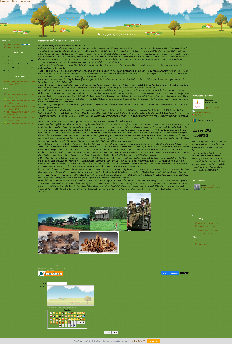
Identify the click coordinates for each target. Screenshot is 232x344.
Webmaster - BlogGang (206, 226)
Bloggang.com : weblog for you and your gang (15, 1)
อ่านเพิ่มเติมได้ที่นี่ (137, 341)
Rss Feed (198, 115)
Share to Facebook (170, 273)
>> (31, 52)
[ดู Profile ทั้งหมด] (212, 107)
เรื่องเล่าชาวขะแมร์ (14, 45)
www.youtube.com (204, 242)
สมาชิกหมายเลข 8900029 (208, 224)
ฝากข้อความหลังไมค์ (203, 112)
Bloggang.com (203, 244)
